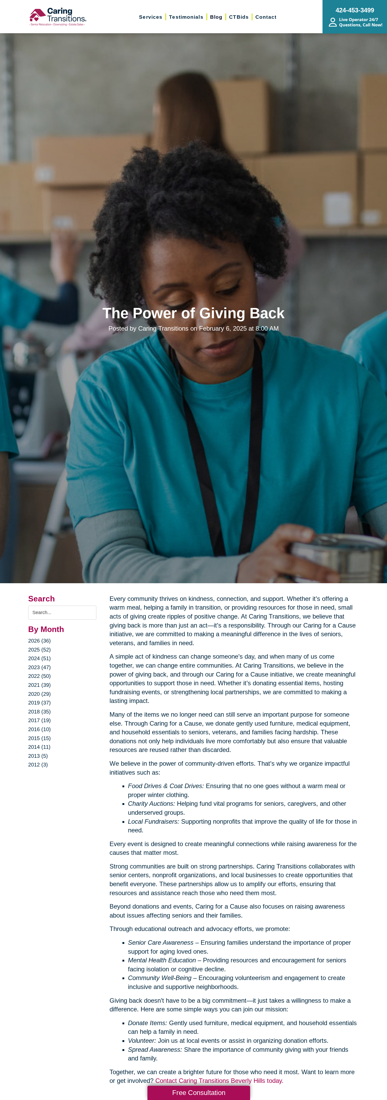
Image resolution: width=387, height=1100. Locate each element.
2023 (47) (39, 667)
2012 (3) (38, 765)
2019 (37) (39, 703)
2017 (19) (39, 720)
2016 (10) (39, 729)
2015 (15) (39, 738)
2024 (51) (39, 658)
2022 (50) (39, 676)
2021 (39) (39, 685)
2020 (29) (39, 694)
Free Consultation (198, 1093)
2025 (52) (39, 650)
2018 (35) (39, 712)
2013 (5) (38, 756)
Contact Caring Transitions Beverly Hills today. (219, 1080)
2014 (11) (39, 747)
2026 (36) (39, 641)
